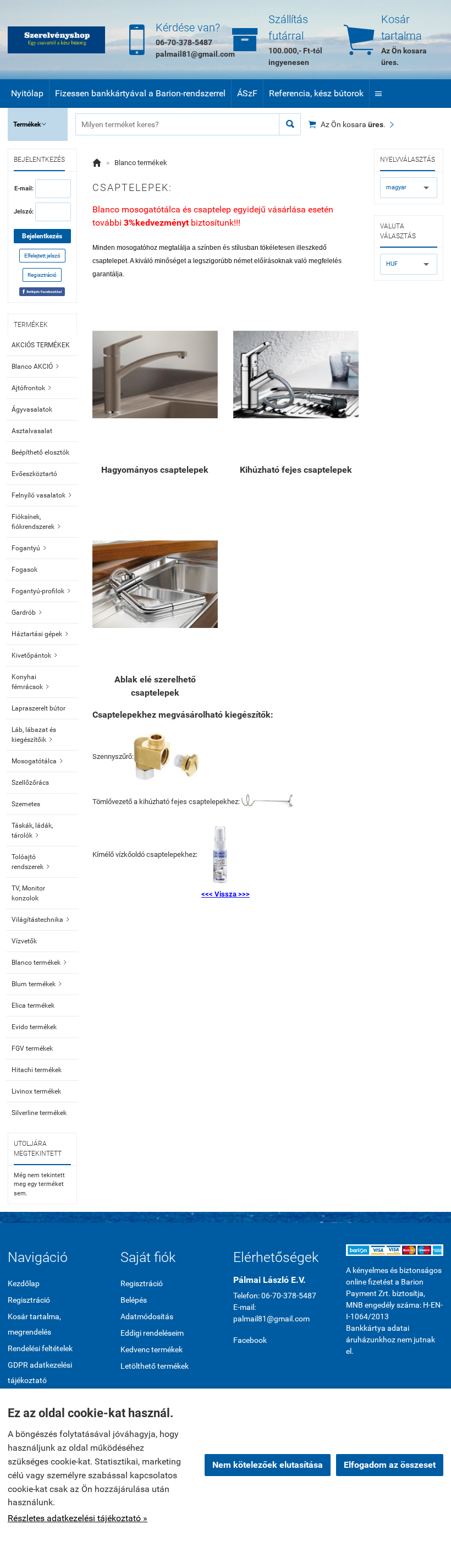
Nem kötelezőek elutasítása (267, 1465)
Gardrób (27, 612)
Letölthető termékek (154, 1366)
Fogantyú (29, 548)
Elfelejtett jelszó (42, 256)
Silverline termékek (39, 1113)
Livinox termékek (36, 1091)
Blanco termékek (39, 962)
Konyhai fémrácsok (30, 682)
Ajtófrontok (31, 388)
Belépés (133, 1300)
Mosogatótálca (37, 761)
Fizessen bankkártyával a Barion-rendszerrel (140, 93)
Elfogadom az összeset (390, 1465)
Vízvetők (24, 941)
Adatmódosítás (146, 1316)
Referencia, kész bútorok (316, 93)
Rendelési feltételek (40, 1348)
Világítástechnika (40, 919)
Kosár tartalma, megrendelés (34, 1324)
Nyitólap (27, 93)
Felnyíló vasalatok (42, 495)
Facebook (250, 1340)
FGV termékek (32, 1048)
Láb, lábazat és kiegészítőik (34, 735)
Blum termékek (37, 984)
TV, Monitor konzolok (28, 893)
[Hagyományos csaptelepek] (155, 374)
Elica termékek (33, 1005)
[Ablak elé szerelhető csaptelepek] (155, 584)
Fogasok (24, 569)
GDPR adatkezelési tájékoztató (40, 1372)
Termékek (29, 124)
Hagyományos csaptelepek (154, 470)
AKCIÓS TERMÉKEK (41, 345)
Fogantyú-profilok (41, 591)
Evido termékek (34, 1027)
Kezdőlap (24, 1283)
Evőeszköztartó (34, 474)
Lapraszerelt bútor (38, 708)
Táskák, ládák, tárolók (32, 830)
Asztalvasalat (32, 431)
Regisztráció (42, 275)
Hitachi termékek (37, 1070)
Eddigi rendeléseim (152, 1333)
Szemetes (26, 804)
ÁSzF (247, 93)
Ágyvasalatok (32, 409)
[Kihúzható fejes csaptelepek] (296, 374)
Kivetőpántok (34, 655)
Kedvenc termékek (151, 1349)
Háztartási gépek (40, 634)
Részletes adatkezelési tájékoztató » (77, 1518)
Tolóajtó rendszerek (31, 862)
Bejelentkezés (42, 236)
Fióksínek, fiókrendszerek (36, 522)
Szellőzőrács (30, 782)
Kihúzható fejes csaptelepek (296, 470)
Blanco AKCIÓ (35, 366)
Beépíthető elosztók (40, 452)
